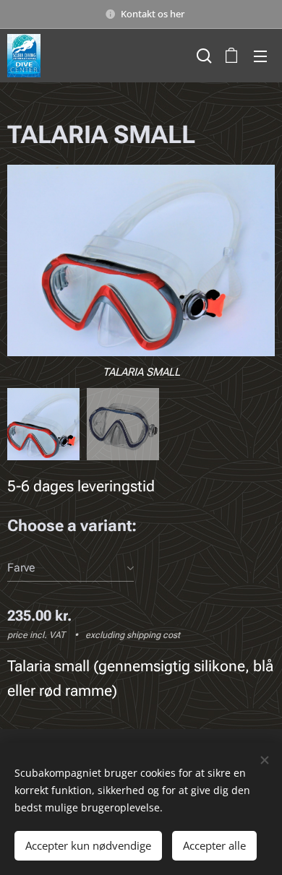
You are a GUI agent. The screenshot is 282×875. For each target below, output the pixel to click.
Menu (260, 55)
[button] (202, 56)
